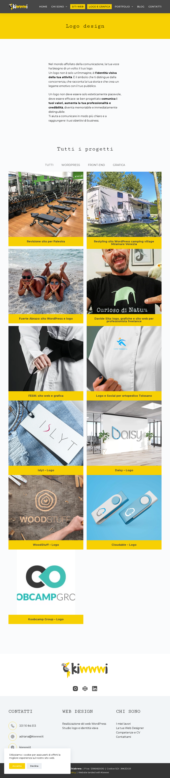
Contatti (155, 6)
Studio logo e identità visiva (80, 728)
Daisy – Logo (124, 470)
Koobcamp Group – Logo (46, 619)
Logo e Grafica (99, 6)
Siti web (78, 6)
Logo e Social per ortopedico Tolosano (124, 395)
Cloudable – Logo (124, 544)
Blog (140, 6)
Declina (34, 766)
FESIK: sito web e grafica (45, 395)
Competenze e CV (128, 732)
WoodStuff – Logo (46, 544)
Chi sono (57, 6)
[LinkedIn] (94, 688)
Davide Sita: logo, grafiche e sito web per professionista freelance (124, 320)
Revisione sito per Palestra (46, 241)
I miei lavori (123, 723)
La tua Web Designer (130, 728)
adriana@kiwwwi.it (31, 736)
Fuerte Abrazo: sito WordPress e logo (46, 318)
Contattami (123, 736)
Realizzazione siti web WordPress (84, 723)
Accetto (17, 766)
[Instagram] (75, 688)
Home (43, 6)
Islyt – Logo (46, 470)
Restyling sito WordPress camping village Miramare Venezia (124, 243)
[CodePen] (85, 688)
